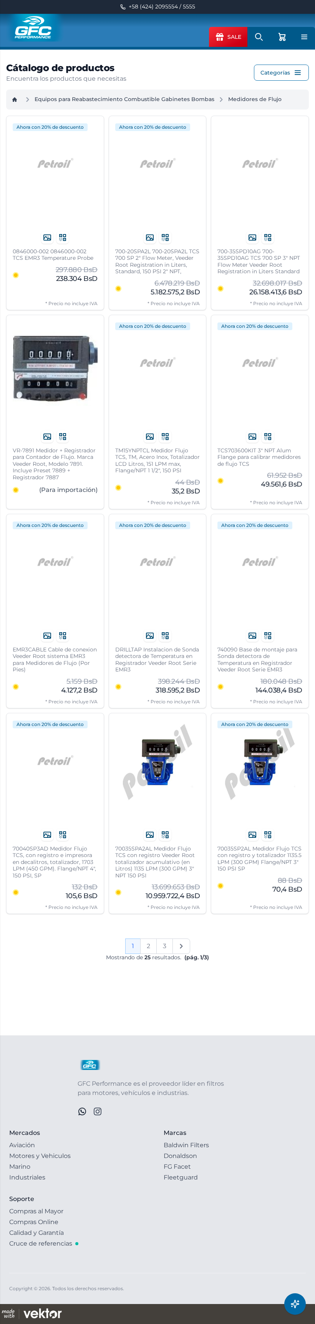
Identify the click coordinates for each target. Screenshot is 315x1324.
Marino (19, 1166)
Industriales (27, 1177)
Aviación (22, 1145)
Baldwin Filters (186, 1145)
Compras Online (33, 1222)
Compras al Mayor (36, 1211)
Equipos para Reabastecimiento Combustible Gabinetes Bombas (124, 99)
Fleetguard (181, 1177)
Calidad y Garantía (36, 1232)
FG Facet (177, 1166)
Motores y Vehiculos (40, 1156)
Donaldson (180, 1156)
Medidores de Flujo (255, 99)
